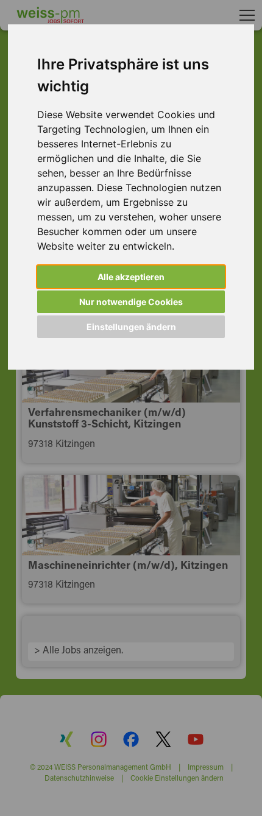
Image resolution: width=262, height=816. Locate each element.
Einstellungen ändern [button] (131, 327)
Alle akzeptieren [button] (131, 277)
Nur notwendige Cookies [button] (131, 302)
